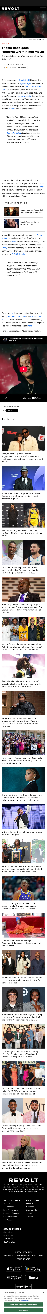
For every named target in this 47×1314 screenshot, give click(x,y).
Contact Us (8, 1235)
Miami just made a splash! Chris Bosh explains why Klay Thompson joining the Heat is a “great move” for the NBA (20, 570)
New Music (6, 44)
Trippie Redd (24, 80)
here (30, 326)
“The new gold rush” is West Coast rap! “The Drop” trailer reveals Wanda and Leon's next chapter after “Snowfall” (20, 1054)
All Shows (7, 1203)
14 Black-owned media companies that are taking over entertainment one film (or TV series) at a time (22, 980)
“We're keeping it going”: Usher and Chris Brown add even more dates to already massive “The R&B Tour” (21, 1128)
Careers (29, 1216)
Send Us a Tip (31, 1210)
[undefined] (11, 211)
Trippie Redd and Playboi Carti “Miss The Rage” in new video (31, 211)
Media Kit (30, 1213)
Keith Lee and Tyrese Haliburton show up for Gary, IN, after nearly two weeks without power (22, 533)
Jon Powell (10, 65)
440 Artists (8, 1220)
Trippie (11, 109)
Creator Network (10, 1216)
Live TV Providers (10, 1210)
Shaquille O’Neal (14, 133)
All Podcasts (8, 1207)
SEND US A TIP (23, 1259)
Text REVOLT (9, 1238)
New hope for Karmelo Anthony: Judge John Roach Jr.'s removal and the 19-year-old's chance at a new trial (22, 760)
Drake (13, 241)
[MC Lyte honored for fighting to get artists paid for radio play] (23, 816)
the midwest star (24, 96)
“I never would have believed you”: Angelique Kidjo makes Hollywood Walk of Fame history (21, 943)
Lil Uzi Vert (29, 86)
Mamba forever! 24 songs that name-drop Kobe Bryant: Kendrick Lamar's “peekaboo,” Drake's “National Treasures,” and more (22, 647)
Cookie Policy (25, 1300)
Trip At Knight (25, 83)
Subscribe (7, 1232)
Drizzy (4, 248)
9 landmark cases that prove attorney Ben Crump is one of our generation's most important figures (21, 496)
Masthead (30, 1207)
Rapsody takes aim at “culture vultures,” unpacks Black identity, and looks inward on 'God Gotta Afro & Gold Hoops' (22, 684)
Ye (13, 313)
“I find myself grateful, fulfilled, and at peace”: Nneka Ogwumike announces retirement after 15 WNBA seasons (19, 906)
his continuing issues (17, 316)
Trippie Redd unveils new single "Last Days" (29, 223)
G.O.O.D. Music (18, 254)
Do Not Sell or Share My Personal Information (23, 1304)
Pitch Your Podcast (11, 1213)
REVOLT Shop (9, 1242)
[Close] (43, 1292)
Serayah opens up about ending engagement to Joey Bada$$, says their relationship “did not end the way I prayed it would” (22, 457)
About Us (30, 1203)
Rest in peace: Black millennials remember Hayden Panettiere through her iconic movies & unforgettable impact (22, 1165)
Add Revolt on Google (17, 67)
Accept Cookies (23, 1310)
